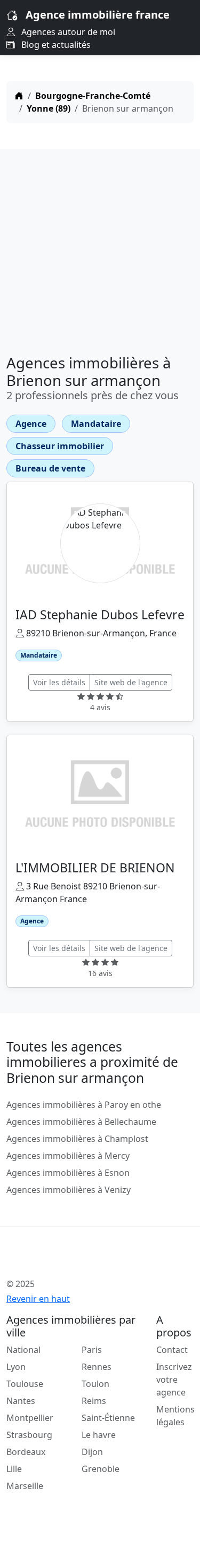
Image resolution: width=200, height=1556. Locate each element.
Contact (172, 1350)
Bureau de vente (50, 468)
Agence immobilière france (98, 14)
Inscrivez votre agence (174, 1379)
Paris (92, 1350)
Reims (94, 1401)
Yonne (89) (48, 108)
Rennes (96, 1367)
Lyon (16, 1367)
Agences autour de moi (67, 32)
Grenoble (100, 1469)
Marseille (24, 1486)
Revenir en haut (38, 1299)
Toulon (95, 1384)
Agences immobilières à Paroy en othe (83, 1105)
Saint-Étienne (108, 1418)
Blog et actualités (55, 45)
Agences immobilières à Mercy (68, 1156)
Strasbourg (29, 1435)
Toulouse (24, 1384)
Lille (14, 1469)
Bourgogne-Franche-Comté (92, 96)
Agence (30, 424)
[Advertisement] (100, 247)
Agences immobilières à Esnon (68, 1173)
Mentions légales (175, 1415)
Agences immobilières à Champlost (77, 1139)
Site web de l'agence (130, 682)
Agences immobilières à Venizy (68, 1190)
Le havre (99, 1435)
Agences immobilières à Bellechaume (81, 1122)
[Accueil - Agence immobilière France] (83, 1260)
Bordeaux (25, 1452)
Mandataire (96, 424)
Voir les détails (59, 682)
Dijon (92, 1452)
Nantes (20, 1401)
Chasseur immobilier (59, 446)
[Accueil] (19, 96)
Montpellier (29, 1418)
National (23, 1350)
